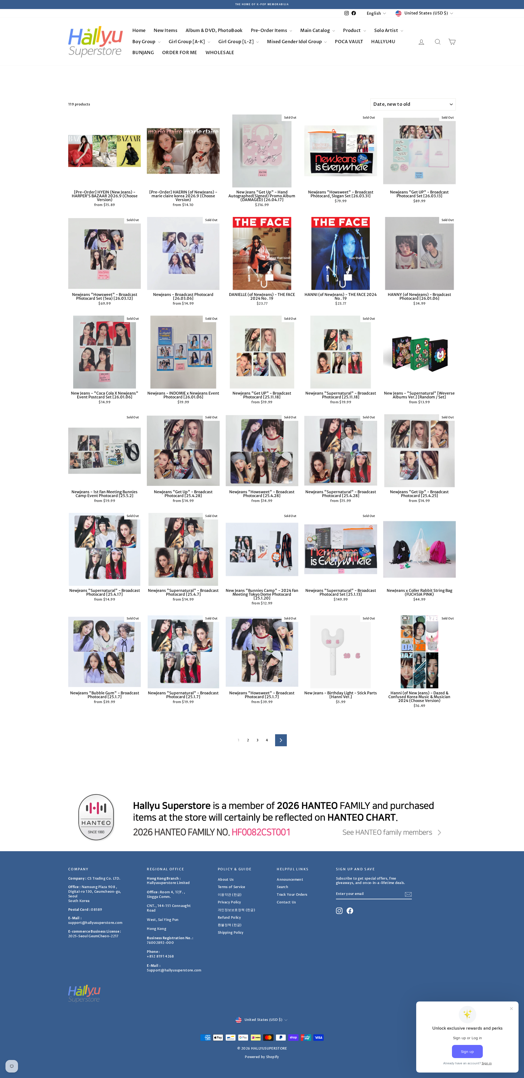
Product (352, 31)
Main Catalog (315, 31)
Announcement (290, 879)
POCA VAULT (349, 42)
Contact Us (286, 902)
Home (138, 31)
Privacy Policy (229, 902)
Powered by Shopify (262, 1057)
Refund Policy (229, 917)
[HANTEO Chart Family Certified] (262, 817)
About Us (226, 879)
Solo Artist (386, 31)
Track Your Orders (292, 894)
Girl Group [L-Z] (236, 42)
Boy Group (144, 42)
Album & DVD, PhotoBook (214, 31)
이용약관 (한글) (230, 894)
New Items (165, 31)
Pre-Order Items (269, 31)
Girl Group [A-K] (187, 42)
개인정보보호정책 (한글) (236, 910)
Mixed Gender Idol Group (295, 42)
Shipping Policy (231, 932)
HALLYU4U (383, 42)
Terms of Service (231, 887)
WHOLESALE (220, 53)
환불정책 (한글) (230, 925)
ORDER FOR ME (179, 53)
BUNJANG (143, 53)
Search (282, 887)
